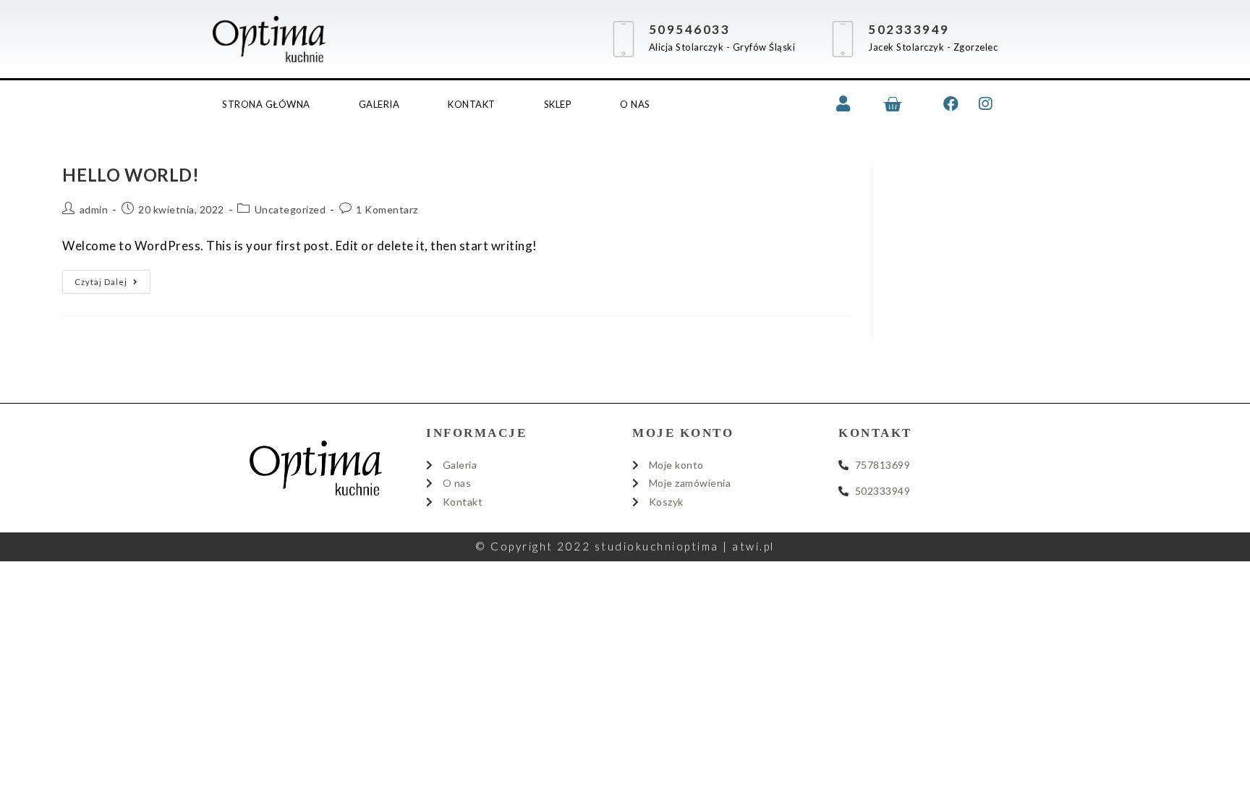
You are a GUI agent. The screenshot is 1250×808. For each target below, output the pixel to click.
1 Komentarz (387, 209)
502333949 (909, 29)
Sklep (558, 104)
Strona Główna (266, 104)
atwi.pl (753, 546)
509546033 (690, 29)
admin (94, 209)
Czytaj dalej (112, 278)
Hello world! (130, 174)
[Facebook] (951, 104)
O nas (635, 104)
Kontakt (472, 104)
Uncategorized (290, 209)
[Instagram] (985, 104)
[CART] (893, 104)
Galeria (379, 104)
